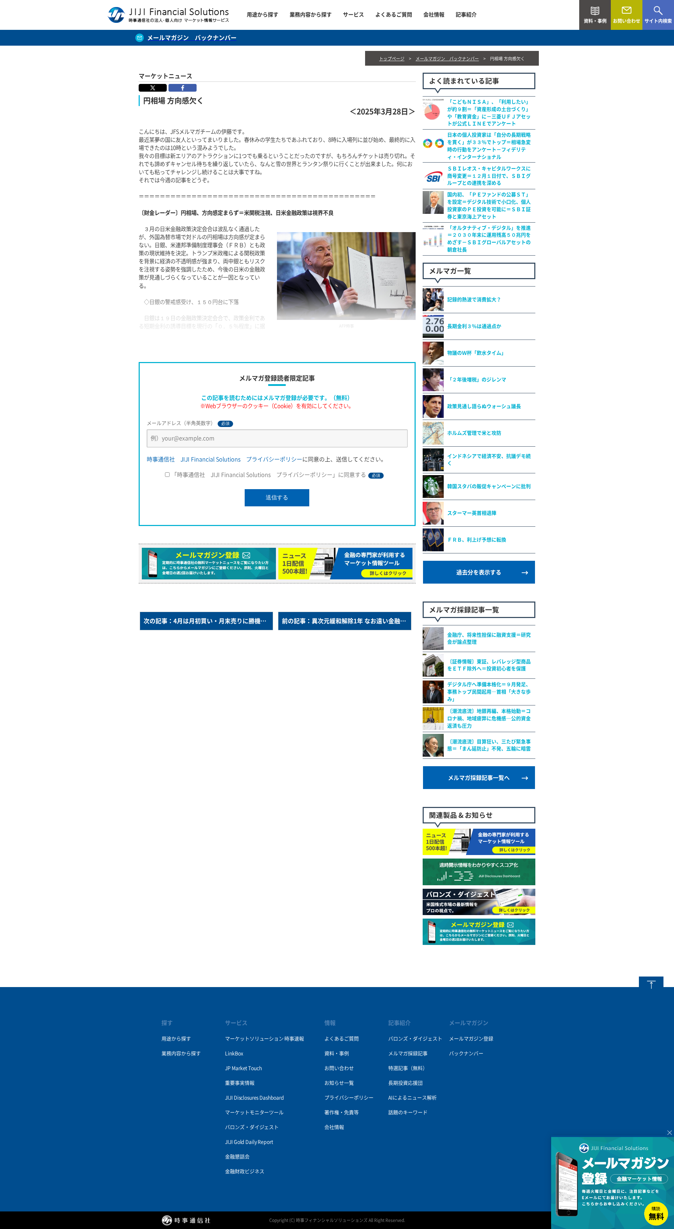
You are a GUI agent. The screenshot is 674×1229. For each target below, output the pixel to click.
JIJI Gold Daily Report (249, 1141)
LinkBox (234, 1053)
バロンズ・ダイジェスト (251, 1127)
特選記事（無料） (408, 1068)
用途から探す (262, 14)
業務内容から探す (311, 14)
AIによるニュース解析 (412, 1097)
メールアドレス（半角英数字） (188, 423)
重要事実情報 (239, 1082)
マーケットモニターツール (254, 1112)
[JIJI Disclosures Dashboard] (479, 881)
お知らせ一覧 (339, 1082)
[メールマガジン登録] (479, 941)
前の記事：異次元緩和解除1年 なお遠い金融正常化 (346, 621)
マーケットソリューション (254, 1038)
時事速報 (294, 1038)
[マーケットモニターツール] (479, 851)
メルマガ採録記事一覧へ (479, 778)
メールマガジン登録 (471, 1038)
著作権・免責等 (341, 1112)
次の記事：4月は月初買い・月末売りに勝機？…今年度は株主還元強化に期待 (208, 621)
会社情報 (433, 14)
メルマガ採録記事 (408, 1053)
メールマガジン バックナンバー (447, 59)
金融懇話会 (237, 1156)
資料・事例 (336, 1053)
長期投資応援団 (405, 1082)
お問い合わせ (339, 1068)
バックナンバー (466, 1053)
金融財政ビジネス (244, 1171)
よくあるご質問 (393, 14)
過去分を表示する (478, 572)
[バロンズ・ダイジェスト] (479, 911)
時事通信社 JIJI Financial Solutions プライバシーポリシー (224, 459)
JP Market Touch (243, 1068)
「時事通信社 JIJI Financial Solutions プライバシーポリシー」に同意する (275, 475)
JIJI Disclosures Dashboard (254, 1097)
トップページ (391, 59)
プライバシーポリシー (349, 1097)
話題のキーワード (408, 1112)
